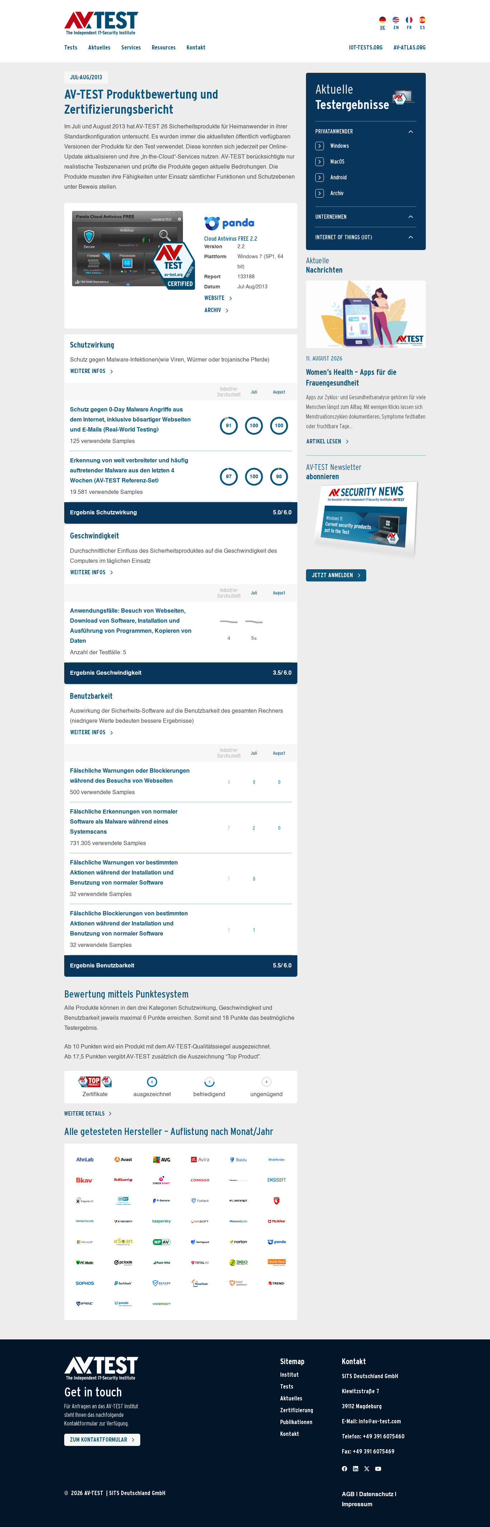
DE (382, 27)
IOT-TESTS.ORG (366, 47)
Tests (70, 47)
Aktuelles (99, 47)
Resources (164, 47)
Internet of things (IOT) (343, 237)
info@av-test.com (380, 1421)
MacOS (337, 161)
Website (214, 297)
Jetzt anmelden (332, 575)
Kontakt (196, 47)
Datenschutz (376, 1495)
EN (396, 27)
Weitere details (84, 1113)
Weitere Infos (87, 371)
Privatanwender (334, 131)
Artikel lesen (323, 441)
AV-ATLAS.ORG (410, 47)
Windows (339, 145)
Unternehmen (331, 216)
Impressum (357, 1505)
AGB (348, 1495)
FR (409, 27)
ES (422, 27)
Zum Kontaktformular (98, 1439)
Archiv (212, 310)
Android (338, 177)
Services (131, 47)
